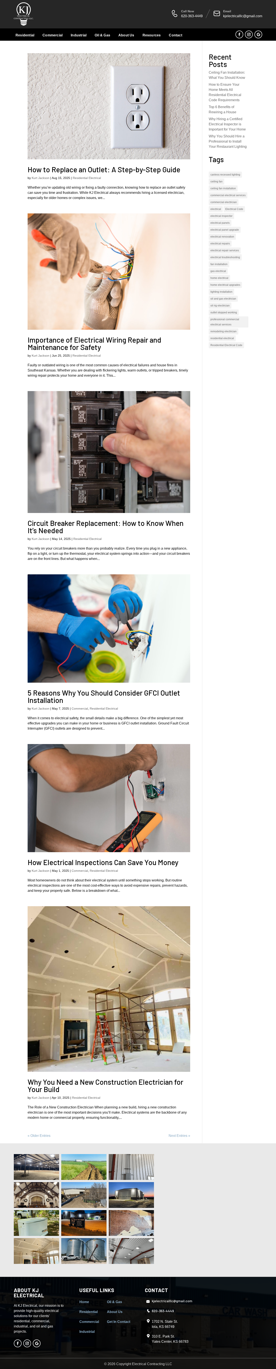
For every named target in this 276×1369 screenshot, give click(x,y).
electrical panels (220, 222)
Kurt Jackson (40, 178)
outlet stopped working (223, 312)
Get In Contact (118, 1322)
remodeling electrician (223, 331)
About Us (126, 35)
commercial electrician (223, 202)
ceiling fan (216, 181)
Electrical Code (234, 209)
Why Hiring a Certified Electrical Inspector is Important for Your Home (227, 124)
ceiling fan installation (223, 188)
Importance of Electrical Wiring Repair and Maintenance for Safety (94, 343)
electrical (215, 209)
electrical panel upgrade (224, 229)
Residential (25, 35)
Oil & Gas (102, 35)
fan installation (218, 264)
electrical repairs (220, 243)
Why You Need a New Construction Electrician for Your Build (105, 1085)
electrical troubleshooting (225, 257)
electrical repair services (224, 250)
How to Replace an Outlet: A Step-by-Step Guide (104, 169)
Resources (152, 35)
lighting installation (221, 291)
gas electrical (218, 271)
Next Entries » (179, 1135)
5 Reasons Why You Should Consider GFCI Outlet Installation (104, 696)
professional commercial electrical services (224, 322)
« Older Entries (39, 1135)
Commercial (52, 35)
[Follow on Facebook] (239, 34)
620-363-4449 (192, 16)
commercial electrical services (228, 195)
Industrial (78, 35)
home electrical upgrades (225, 284)
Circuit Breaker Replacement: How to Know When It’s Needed (105, 527)
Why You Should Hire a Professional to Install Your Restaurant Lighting (228, 141)
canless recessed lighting (225, 174)
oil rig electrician (220, 305)
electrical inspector (221, 216)
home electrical (219, 278)
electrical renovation (222, 236)
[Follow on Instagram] (249, 34)
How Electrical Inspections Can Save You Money (103, 862)
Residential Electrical (87, 178)
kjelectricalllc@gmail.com (242, 16)
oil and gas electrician (223, 298)
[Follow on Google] (258, 34)
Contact (175, 35)
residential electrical (222, 338)
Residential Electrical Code (226, 345)
